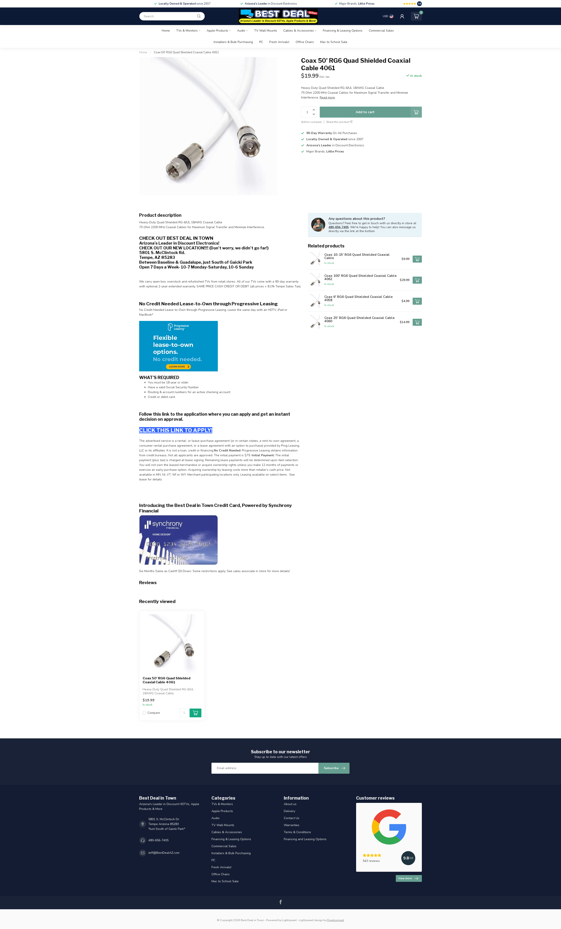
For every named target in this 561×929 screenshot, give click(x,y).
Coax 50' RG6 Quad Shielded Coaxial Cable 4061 (186, 52)
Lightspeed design (311, 920)
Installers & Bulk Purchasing (233, 42)
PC (261, 42)
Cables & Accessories (298, 31)
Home (166, 31)
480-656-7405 (338, 227)
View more (405, 878)
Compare (153, 712)
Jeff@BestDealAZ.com (163, 853)
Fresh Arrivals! (279, 42)
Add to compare (311, 122)
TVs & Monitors (187, 31)
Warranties (291, 825)
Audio (241, 31)
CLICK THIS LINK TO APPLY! (175, 430)
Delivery (289, 811)
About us (290, 804)
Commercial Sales (381, 31)
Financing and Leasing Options (305, 839)
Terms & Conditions (297, 832)
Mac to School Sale (333, 42)
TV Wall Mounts (265, 31)
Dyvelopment (335, 920)
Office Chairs (305, 42)
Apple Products (217, 31)
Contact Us (291, 818)
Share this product (338, 122)
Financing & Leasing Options (342, 31)
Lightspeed (289, 920)
